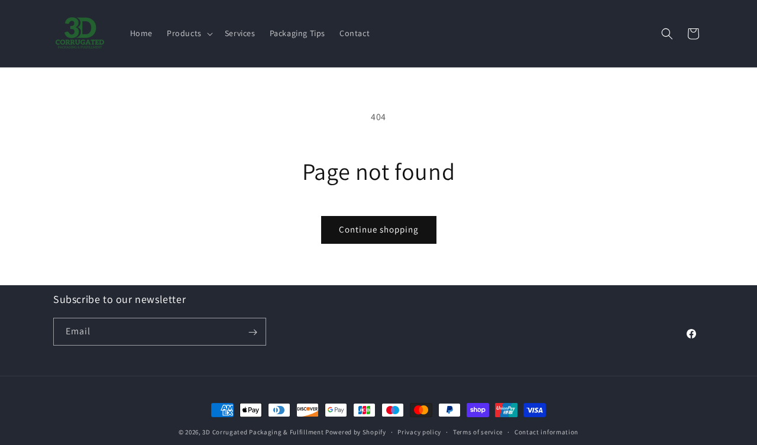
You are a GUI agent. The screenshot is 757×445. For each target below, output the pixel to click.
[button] (189, 33)
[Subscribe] (253, 332)
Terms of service (478, 431)
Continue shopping (379, 229)
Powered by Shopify (355, 432)
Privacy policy (419, 431)
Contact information (546, 431)
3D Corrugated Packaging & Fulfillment (262, 432)
